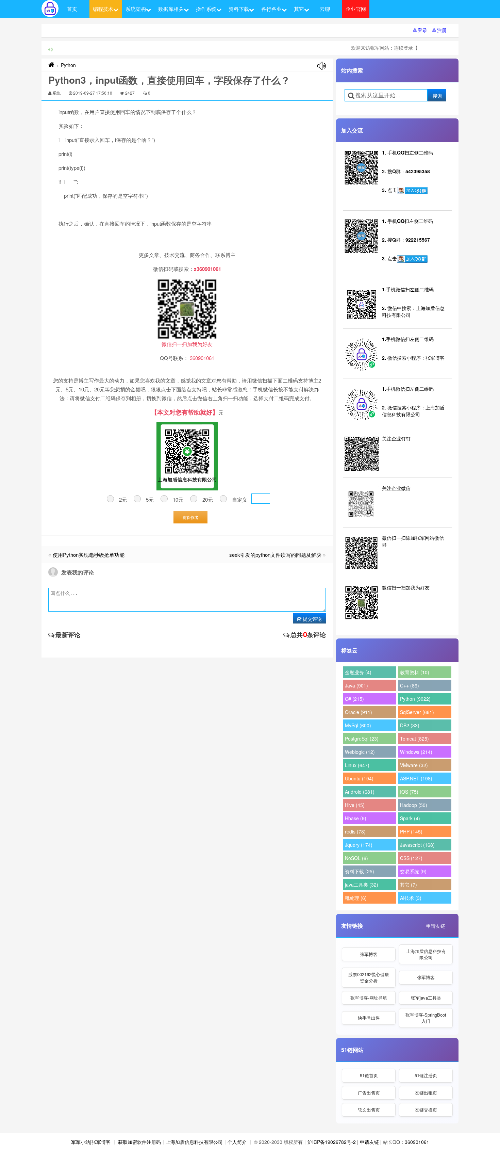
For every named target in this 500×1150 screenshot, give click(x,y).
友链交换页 (426, 1109)
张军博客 (369, 954)
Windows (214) (416, 751)
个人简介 (237, 1141)
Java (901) (356, 685)
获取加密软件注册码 (139, 1141)
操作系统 (206, 8)
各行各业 (271, 8)
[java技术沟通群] (412, 259)
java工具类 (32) (361, 884)
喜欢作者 (190, 517)
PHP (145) (411, 831)
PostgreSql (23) (362, 738)
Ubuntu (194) (359, 778)
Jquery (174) (358, 844)
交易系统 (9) (413, 871)
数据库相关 (171, 8)
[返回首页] (51, 65)
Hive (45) (355, 804)
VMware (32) (414, 765)
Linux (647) (357, 765)
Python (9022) (415, 698)
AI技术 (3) (410, 897)
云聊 (325, 8)
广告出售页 (369, 1092)
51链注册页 (426, 1075)
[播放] (321, 66)
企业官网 (356, 8)
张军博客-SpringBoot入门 (425, 1017)
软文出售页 (369, 1109)
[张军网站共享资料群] (412, 190)
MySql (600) (358, 725)
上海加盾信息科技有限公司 (426, 954)
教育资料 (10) (414, 672)
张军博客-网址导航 (368, 997)
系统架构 (136, 8)
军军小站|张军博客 (91, 1141)
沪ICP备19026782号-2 (331, 1141)
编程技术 (103, 8)
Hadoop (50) (413, 804)
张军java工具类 (426, 997)
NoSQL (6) (356, 858)
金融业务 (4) (358, 672)
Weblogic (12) (360, 751)
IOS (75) (409, 791)
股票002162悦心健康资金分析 (368, 977)
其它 (299, 8)
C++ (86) (409, 685)
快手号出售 (369, 1018)
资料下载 (239, 8)
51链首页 (369, 1075)
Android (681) (359, 791)
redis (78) (355, 831)
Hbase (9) (355, 818)
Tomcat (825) (414, 738)
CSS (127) (411, 858)
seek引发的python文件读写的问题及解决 (275, 554)
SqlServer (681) (417, 712)
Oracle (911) (358, 712)
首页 (72, 8)
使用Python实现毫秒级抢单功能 (88, 554)
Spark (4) (410, 818)
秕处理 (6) (356, 897)
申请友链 (435, 925)
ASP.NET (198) (416, 778)
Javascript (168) (417, 844)
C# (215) (354, 698)
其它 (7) (408, 884)
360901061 (417, 1141)
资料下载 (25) (359, 871)
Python (68, 65)
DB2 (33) (409, 725)
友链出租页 (426, 1092)
